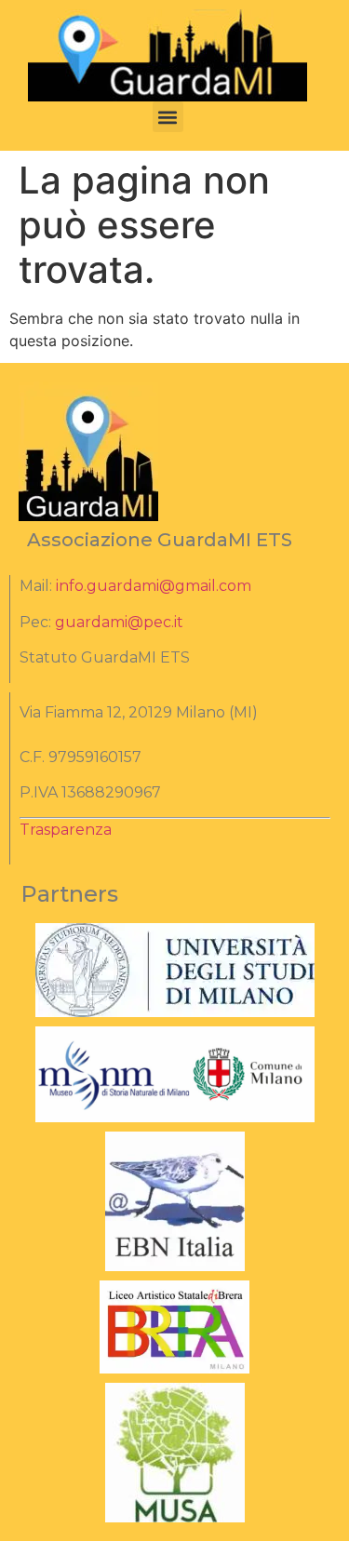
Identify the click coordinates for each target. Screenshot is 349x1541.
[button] (168, 116)
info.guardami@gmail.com (153, 586)
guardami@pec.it (119, 622)
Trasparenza (66, 829)
